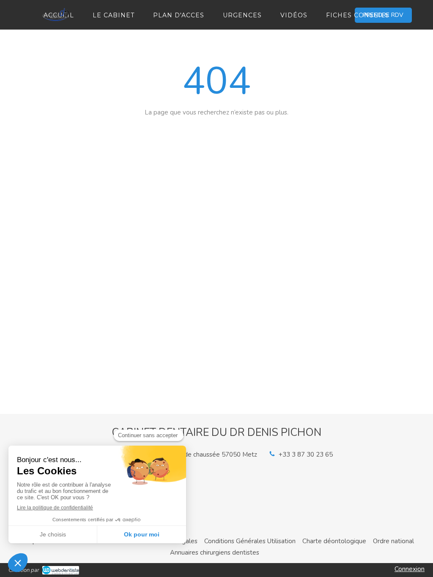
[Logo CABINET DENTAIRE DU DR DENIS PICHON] (56, 24)
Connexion (410, 569)
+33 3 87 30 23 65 (306, 454)
